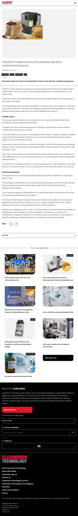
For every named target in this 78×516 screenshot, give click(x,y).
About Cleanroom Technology (14, 468)
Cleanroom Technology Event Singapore (18, 484)
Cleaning (33, 255)
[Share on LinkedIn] (11, 224)
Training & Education (30, 287)
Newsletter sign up (9, 474)
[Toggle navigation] (75, 2)
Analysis (12, 74)
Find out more (7, 421)
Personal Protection (31, 353)
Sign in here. (19, 415)
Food (25, 74)
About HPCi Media (9, 471)
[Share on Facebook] (16, 224)
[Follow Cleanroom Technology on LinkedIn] (39, 447)
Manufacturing (5, 74)
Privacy (5, 493)
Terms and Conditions (10, 490)
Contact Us (6, 477)
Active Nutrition (19, 74)
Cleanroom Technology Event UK (15, 481)
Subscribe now (50, 358)
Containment (70, 255)
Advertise (6, 487)
